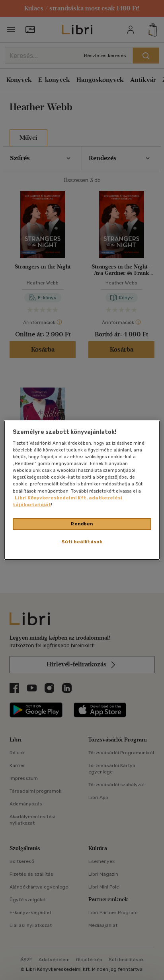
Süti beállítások (81, 542)
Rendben (82, 524)
